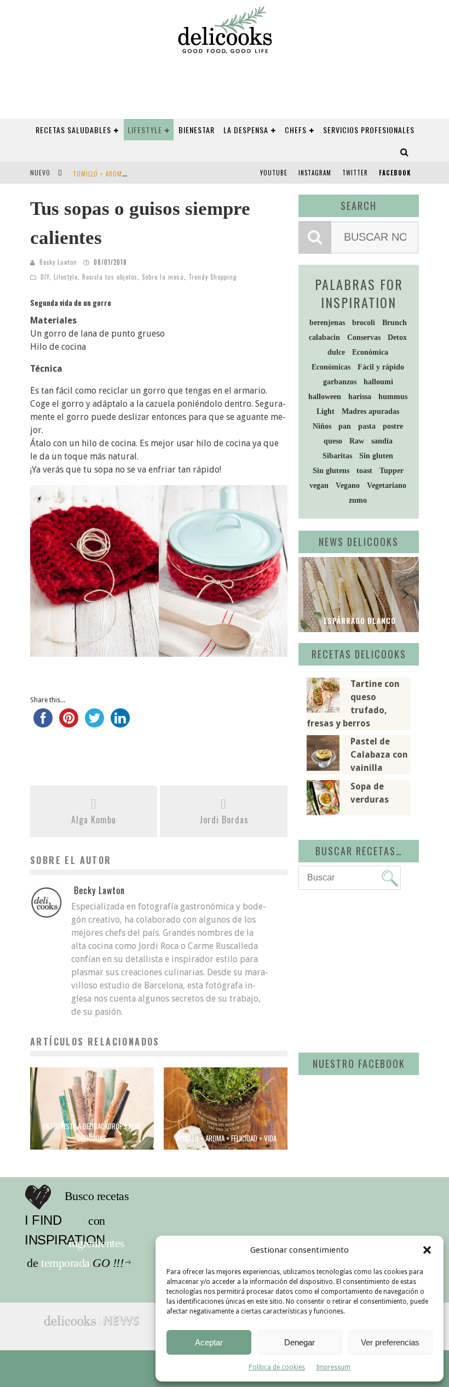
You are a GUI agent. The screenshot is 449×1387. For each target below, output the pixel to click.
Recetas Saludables (73, 129)
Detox (397, 337)
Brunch (394, 323)
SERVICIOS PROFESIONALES (369, 129)
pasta (367, 426)
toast (364, 471)
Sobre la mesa (163, 276)
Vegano (348, 485)
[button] (427, 1249)
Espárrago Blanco (358, 620)
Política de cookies (277, 1367)
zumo (358, 500)
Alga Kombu (93, 819)
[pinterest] (69, 723)
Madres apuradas (370, 411)
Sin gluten (376, 456)
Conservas (364, 337)
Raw (356, 441)
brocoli (363, 323)
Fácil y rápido (381, 367)
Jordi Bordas (224, 819)
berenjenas (327, 323)
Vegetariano (386, 485)
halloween (324, 397)
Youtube (273, 172)
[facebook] (43, 723)
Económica (370, 352)
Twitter (355, 172)
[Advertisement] (373, 969)
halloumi (378, 382)
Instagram (314, 172)
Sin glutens (331, 471)
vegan (319, 485)
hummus (392, 397)
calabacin (324, 337)
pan (344, 426)
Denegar (299, 1342)
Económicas (331, 367)
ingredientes (118, 1220)
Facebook (395, 172)
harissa (359, 397)
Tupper (391, 471)
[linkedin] (120, 723)
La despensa (245, 129)
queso (333, 441)
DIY (45, 276)
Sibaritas (337, 456)
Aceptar (209, 1342)
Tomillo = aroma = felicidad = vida (127, 173)
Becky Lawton (58, 262)
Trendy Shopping (212, 276)
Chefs (296, 129)
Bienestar (197, 129)
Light (325, 411)
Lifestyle (145, 129)
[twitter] (94, 723)
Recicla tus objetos (109, 276)
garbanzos (339, 382)
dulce (336, 352)
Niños (322, 426)
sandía (382, 441)
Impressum (333, 1367)
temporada (114, 1243)
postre (393, 426)
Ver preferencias (390, 1342)
